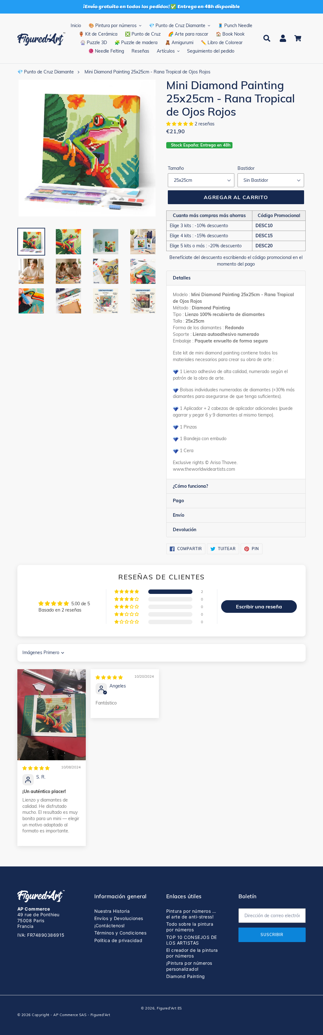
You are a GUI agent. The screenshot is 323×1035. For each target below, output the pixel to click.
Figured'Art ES (169, 1008)
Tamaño (176, 168)
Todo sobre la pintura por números (189, 926)
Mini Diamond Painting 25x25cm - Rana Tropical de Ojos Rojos (147, 72)
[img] (36, 768)
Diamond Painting (185, 976)
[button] (180, 124)
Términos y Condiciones (120, 932)
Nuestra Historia (112, 911)
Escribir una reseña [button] (259, 606)
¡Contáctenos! (109, 925)
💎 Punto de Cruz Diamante (45, 72)
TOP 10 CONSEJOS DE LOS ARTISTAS (191, 940)
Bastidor (246, 168)
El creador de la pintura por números (192, 952)
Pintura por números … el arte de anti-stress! (191, 913)
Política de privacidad (118, 940)
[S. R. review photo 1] (51, 714)
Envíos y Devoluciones (118, 918)
